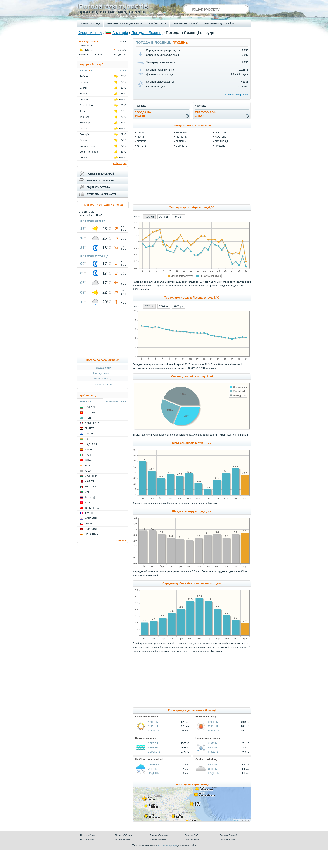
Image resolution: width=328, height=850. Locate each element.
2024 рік (163, 216)
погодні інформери (167, 845)
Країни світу (158, 23)
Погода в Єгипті (87, 835)
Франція (90, 513)
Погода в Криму (227, 839)
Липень (181, 141)
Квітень (142, 145)
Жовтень (221, 136)
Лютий (141, 136)
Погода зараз (88, 41)
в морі (205, 114)
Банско (84, 82)
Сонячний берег (89, 151)
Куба (88, 470)
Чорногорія (92, 529)
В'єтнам (90, 412)
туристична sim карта (102, 194)
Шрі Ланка (91, 534)
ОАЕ (87, 492)
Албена (84, 76)
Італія (88, 455)
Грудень (220, 145)
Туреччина (92, 508)
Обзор (83, 128)
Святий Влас (87, 145)
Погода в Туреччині (159, 835)
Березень (143, 141)
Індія (88, 439)
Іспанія (89, 449)
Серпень (181, 145)
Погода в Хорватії (158, 839)
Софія (83, 157)
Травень (181, 132)
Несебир (85, 122)
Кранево (85, 116)
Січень (141, 132)
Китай (88, 460)
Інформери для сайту (219, 23)
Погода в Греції (87, 839)
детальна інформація (236, 94)
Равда (83, 140)
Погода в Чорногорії (194, 839)
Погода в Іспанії (122, 839)
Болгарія (120, 33)
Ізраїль (88, 433)
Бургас (84, 87)
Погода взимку (103, 367)
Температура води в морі (125, 23)
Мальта (89, 481)
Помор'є (84, 134)
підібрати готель (98, 187)
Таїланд (90, 497)
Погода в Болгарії (228, 835)
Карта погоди (90, 23)
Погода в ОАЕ (191, 835)
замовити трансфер (100, 180)
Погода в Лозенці (147, 33)
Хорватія (91, 518)
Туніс (88, 502)
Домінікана (92, 423)
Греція (89, 418)
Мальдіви (91, 476)
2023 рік (178, 216)
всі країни (121, 539)
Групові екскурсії (185, 23)
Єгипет (89, 428)
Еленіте (84, 99)
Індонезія (91, 444)
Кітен (83, 111)
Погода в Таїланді (123, 835)
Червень (181, 136)
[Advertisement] (220, 177)
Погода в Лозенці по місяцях (191, 125)
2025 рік (149, 216)
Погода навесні (102, 373)
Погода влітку (102, 378)
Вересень (221, 132)
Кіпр (87, 465)
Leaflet (236, 820)
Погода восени (103, 384)
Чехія (88, 523)
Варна (83, 93)
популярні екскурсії (100, 173)
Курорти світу (90, 33)
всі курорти (119, 163)
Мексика (90, 486)
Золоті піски (87, 105)
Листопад (221, 141)
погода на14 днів (143, 114)
